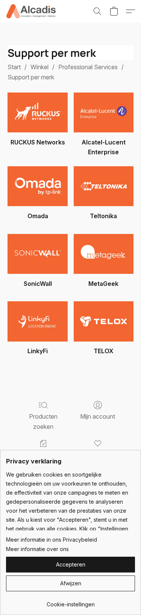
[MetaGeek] (103, 254)
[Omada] (37, 186)
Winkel (39, 67)
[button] (32, 11)
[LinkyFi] (37, 321)
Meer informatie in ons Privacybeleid (51, 539)
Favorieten (97, 455)
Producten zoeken (43, 421)
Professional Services (88, 67)
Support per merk (31, 77)
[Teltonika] (103, 186)
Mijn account (97, 416)
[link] (70, 601)
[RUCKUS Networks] (37, 112)
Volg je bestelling (43, 455)
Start (14, 67)
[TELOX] (103, 321)
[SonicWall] (37, 254)
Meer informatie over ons (37, 549)
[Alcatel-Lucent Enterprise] (103, 112)
